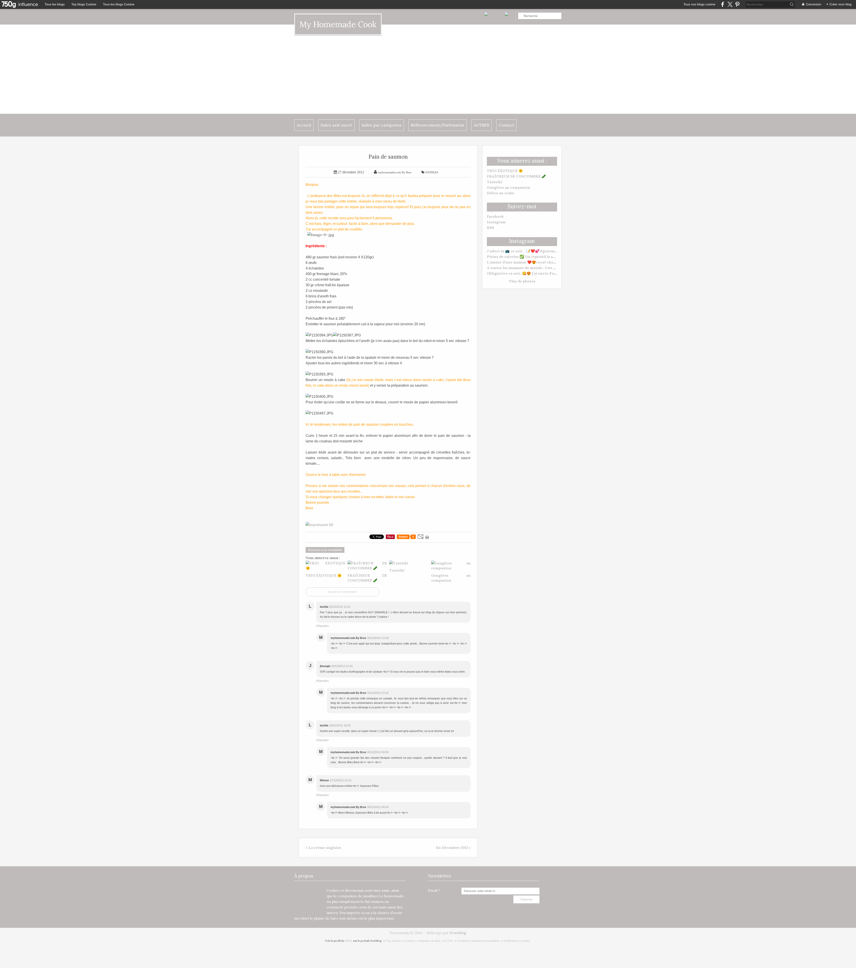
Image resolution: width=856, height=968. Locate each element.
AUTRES (481, 125)
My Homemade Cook (338, 24)
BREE (348, 940)
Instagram (496, 222)
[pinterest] (737, 4)
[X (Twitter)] (730, 4)
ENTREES (432, 172)
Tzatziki (494, 182)
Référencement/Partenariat (437, 125)
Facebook (495, 216)
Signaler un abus (430, 940)
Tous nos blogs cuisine (699, 4)
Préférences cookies (517, 940)
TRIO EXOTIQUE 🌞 (505, 170)
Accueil (304, 125)
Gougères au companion (508, 187)
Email (432, 890)
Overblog (457, 933)
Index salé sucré (336, 125)
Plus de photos (522, 281)
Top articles (393, 940)
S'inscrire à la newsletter (325, 550)
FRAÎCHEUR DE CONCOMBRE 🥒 (516, 176)
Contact (506, 125)
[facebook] (722, 4)
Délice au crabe (500, 193)
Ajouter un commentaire (342, 591)
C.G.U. (449, 940)
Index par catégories (381, 125)
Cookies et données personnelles (478, 940)
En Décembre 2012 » (453, 847)
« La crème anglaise (323, 847)
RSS (490, 227)
